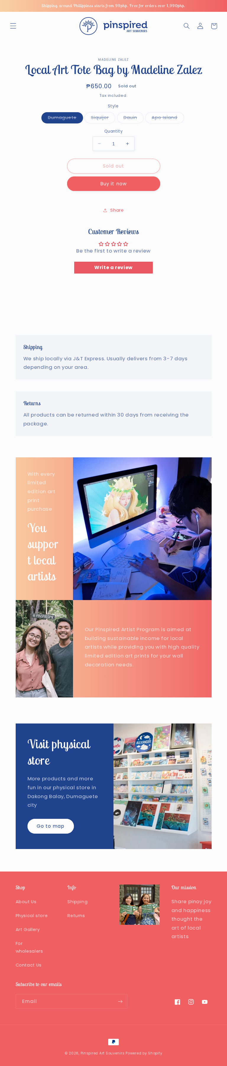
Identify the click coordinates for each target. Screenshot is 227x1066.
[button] (13, 26)
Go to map (50, 826)
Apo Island (168, 118)
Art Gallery (28, 929)
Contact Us (29, 965)
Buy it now (113, 183)
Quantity (113, 131)
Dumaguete (65, 118)
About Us (26, 902)
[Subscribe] (120, 1001)
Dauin (134, 118)
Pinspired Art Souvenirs (103, 1053)
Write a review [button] (113, 267)
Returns (76, 916)
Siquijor (103, 118)
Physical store (32, 916)
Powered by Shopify (144, 1053)
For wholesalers (29, 947)
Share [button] (117, 210)
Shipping (77, 902)
